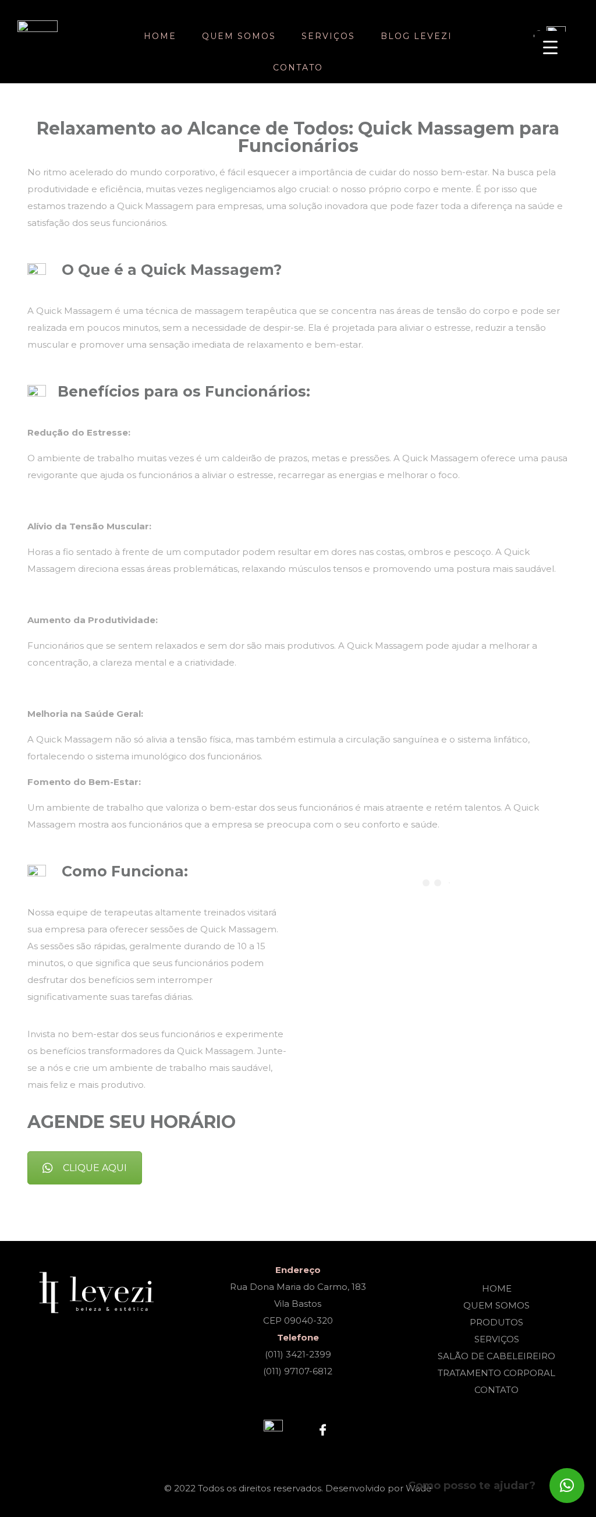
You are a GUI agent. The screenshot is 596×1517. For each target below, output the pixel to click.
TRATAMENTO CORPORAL (496, 1372)
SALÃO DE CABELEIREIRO (496, 1356)
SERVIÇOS (496, 1339)
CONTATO (496, 1389)
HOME (497, 1288)
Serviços (328, 36)
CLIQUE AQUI (95, 1167)
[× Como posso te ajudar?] (566, 1485)
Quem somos (239, 36)
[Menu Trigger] (550, 47)
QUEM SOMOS (496, 1305)
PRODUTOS (496, 1322)
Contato (298, 67)
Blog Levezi (416, 36)
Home (160, 36)
